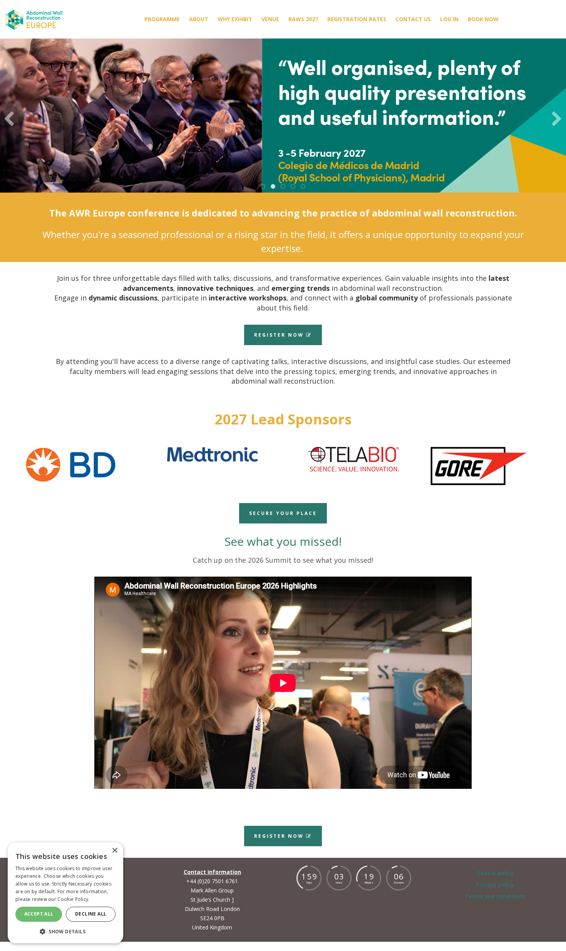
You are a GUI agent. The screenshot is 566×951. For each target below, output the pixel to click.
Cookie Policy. (73, 899)
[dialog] (65, 892)
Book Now (483, 19)
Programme (162, 19)
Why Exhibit (235, 19)
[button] (65, 931)
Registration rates (356, 19)
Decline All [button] (90, 914)
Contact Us (413, 19)
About (198, 19)
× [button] (114, 851)
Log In (449, 19)
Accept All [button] (39, 914)
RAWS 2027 (303, 19)
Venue (270, 19)
